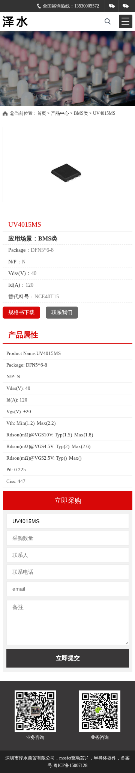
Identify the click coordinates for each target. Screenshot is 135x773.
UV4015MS (104, 113)
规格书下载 (21, 312)
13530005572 (86, 6)
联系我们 (61, 312)
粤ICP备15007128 (70, 765)
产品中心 (60, 113)
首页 (41, 113)
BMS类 (81, 113)
